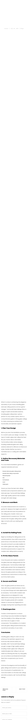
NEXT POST (22, 689)
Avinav (6, 28)
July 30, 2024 (14, 28)
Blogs (22, 28)
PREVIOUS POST (5, 690)
